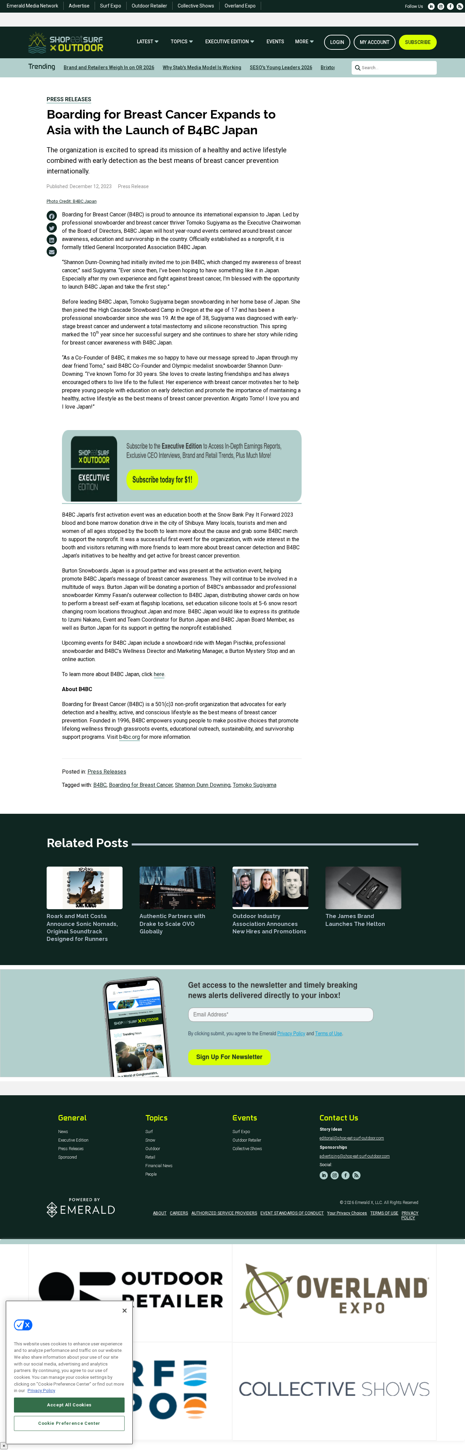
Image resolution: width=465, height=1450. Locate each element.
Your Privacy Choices (347, 1213)
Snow (150, 1140)
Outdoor (152, 1149)
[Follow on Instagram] (440, 6)
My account (374, 42)
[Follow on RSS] (459, 6)
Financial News (159, 1166)
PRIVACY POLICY (409, 1215)
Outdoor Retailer (149, 5)
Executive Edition (227, 41)
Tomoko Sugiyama (254, 785)
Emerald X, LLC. (369, 1202)
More (301, 41)
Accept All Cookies (69, 1404)
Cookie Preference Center (69, 1423)
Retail (150, 1157)
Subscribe (418, 42)
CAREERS (179, 1213)
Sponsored (67, 1157)
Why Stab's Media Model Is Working (202, 67)
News (63, 1132)
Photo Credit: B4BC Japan (72, 201)
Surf (149, 1132)
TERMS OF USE (384, 1213)
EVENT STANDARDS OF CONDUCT (292, 1213)
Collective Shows (196, 5)
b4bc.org (129, 737)
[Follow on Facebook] (450, 6)
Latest (145, 41)
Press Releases (69, 99)
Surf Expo (110, 5)
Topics (179, 41)
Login (337, 42)
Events (275, 41)
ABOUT (159, 1213)
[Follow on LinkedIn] (431, 6)
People (151, 1174)
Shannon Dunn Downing (202, 785)
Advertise (79, 5)
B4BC (100, 785)
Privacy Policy (41, 1390)
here (159, 674)
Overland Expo (240, 5)
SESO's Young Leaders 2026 (281, 67)
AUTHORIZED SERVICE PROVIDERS (224, 1213)
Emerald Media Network (32, 5)
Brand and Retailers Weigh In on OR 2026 (109, 67)
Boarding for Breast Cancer (141, 785)
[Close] (124, 1310)
